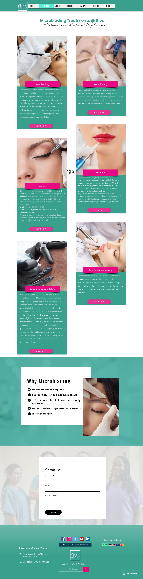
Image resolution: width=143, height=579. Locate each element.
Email (47, 485)
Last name (77, 476)
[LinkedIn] (88, 539)
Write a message (51, 495)
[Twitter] (75, 539)
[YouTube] (82, 539)
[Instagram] (69, 539)
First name (49, 476)
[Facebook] (63, 539)
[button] (109, 6)
